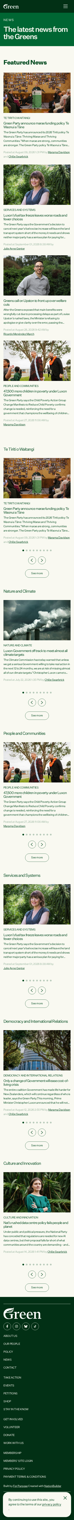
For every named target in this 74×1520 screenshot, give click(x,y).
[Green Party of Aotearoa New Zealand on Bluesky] (26, 1326)
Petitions (10, 1393)
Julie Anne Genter (14, 249)
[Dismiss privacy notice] (65, 1498)
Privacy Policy (14, 1469)
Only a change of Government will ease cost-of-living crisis (36, 1082)
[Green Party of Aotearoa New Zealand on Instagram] (16, 1326)
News (7, 1360)
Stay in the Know (16, 1409)
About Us (10, 1336)
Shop (7, 1401)
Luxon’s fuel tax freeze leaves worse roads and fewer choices (35, 217)
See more (37, 573)
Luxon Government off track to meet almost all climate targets (35, 652)
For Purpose (20, 1486)
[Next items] (42, 560)
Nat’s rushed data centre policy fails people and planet (35, 1224)
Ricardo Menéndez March (18, 334)
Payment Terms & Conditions (24, 1477)
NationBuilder (52, 1486)
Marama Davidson (59, 152)
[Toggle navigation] (66, 6)
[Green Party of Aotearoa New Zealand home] (22, 1313)
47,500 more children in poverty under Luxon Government (35, 393)
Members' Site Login (18, 1461)
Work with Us (13, 1443)
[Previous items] (32, 560)
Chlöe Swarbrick (18, 156)
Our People (11, 1344)
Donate (9, 1435)
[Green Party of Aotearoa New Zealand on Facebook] (7, 1326)
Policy (8, 1352)
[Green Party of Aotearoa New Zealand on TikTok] (35, 1326)
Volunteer (11, 1427)
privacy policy (51, 1504)
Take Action (12, 1377)
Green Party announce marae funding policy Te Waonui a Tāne (36, 125)
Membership (12, 1453)
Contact (10, 1367)
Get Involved (13, 1419)
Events (8, 1385)
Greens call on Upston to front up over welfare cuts (34, 302)
